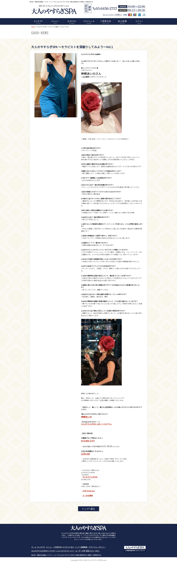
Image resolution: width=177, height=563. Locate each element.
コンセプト (41, 547)
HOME (33, 27)
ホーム (33, 547)
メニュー (49, 547)
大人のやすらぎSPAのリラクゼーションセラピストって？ (53, 551)
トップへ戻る (88, 508)
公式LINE (85, 453)
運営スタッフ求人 (92, 551)
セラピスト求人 (68, 547)
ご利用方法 (57, 547)
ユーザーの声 (80, 551)
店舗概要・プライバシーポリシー (93, 547)
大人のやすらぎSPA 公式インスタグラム (96, 424)
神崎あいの (86, 416)
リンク (77, 547)
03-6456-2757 (88, 440)
